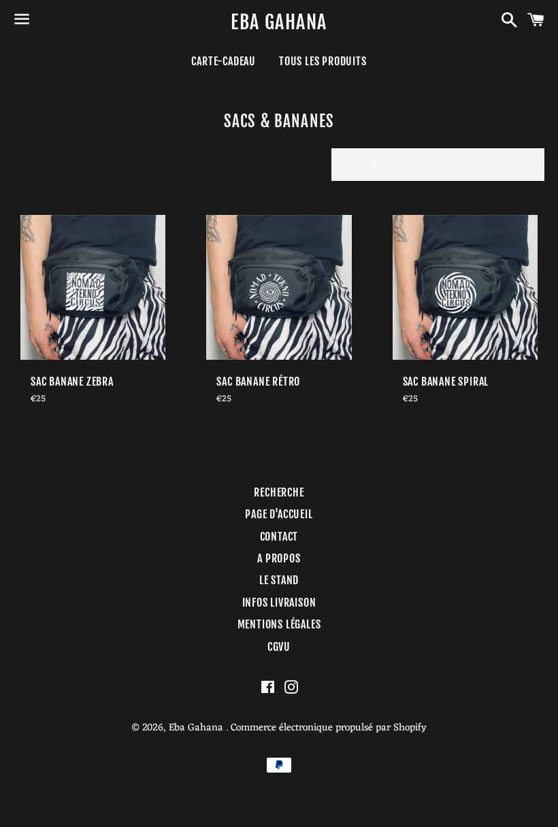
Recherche (278, 492)
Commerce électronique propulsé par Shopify (329, 728)
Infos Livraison (279, 602)
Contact (279, 536)
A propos (278, 558)
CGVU (279, 647)
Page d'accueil (278, 514)
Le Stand (279, 580)
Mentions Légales (279, 624)
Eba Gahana (279, 22)
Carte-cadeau (223, 61)
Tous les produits (323, 61)
